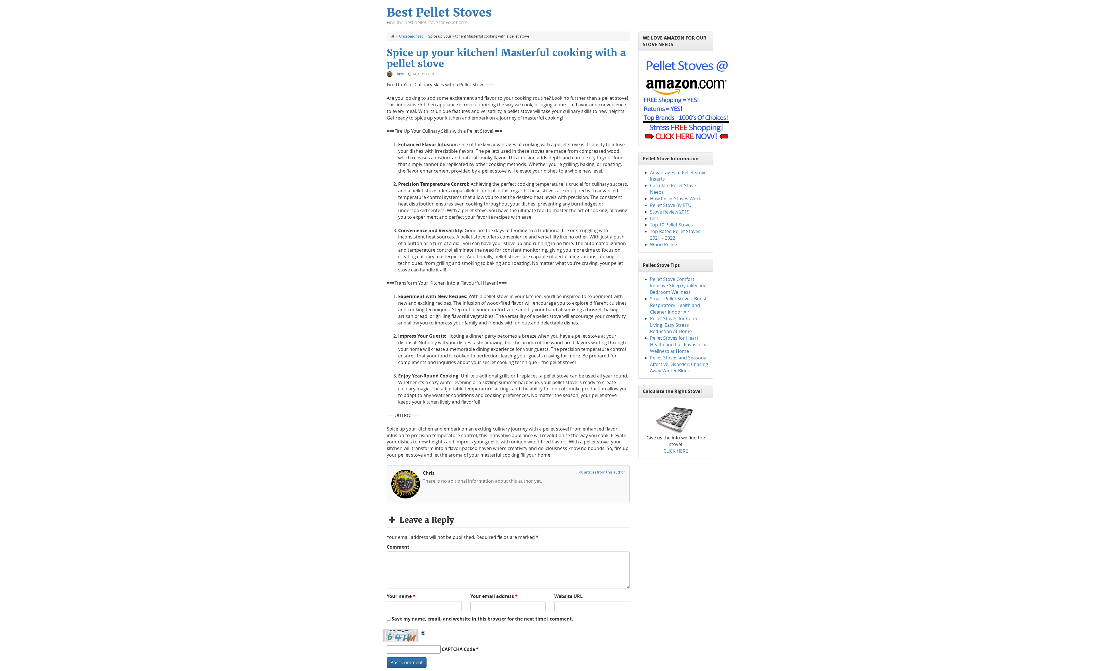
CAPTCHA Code (458, 649)
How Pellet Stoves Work (675, 198)
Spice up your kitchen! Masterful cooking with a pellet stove (506, 58)
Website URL (568, 596)
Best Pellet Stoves (439, 12)
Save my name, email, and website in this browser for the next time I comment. (482, 619)
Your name (401, 596)
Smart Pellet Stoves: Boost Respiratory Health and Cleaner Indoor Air (678, 305)
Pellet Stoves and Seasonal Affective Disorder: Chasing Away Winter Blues (679, 364)
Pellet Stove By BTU (671, 205)
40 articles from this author (602, 472)
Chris (399, 74)
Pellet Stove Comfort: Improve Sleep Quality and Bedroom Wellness (678, 286)
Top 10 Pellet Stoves (671, 225)
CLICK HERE (675, 451)
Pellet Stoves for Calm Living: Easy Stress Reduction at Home (673, 325)
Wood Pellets (664, 244)
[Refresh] (423, 632)
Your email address (494, 596)
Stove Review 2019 (670, 212)
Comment (398, 547)
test (654, 218)
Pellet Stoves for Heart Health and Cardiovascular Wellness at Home (678, 344)
